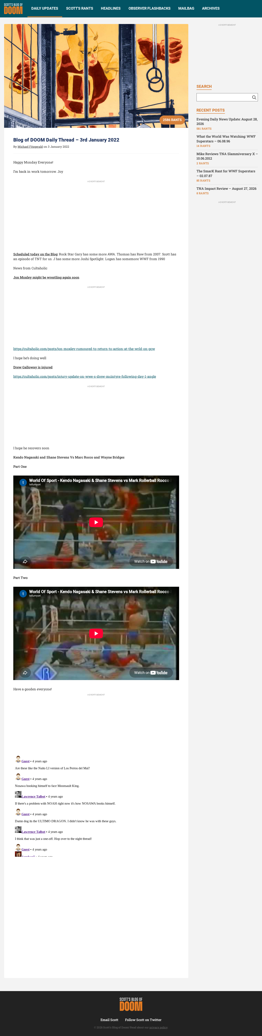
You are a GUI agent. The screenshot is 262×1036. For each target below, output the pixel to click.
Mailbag (186, 8)
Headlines (111, 8)
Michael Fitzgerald (30, 147)
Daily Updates (44, 8)
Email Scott (109, 1020)
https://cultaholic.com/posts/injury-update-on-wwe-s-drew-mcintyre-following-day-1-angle (84, 376)
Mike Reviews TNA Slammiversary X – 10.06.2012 (227, 156)
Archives (211, 8)
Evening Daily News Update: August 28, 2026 (227, 121)
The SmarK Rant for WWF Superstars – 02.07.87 (225, 173)
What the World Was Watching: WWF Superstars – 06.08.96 (226, 138)
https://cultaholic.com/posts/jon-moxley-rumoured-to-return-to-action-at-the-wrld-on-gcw (84, 348)
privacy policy (158, 1027)
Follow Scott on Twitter (143, 1020)
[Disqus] (96, 805)
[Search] (254, 97)
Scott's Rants (79, 8)
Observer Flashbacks (150, 8)
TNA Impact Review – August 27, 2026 (226, 188)
